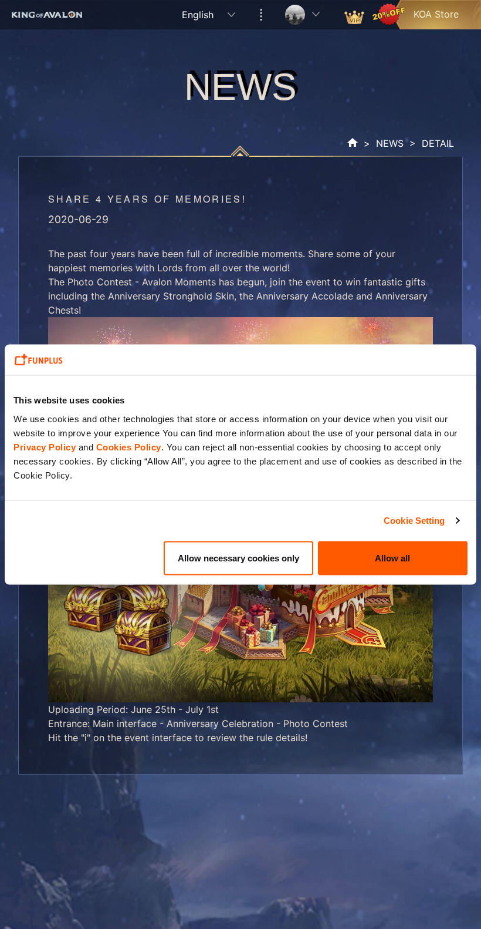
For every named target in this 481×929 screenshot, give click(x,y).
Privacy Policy (44, 447)
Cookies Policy (128, 447)
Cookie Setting (414, 521)
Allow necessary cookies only (238, 558)
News (390, 143)
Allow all (392, 558)
